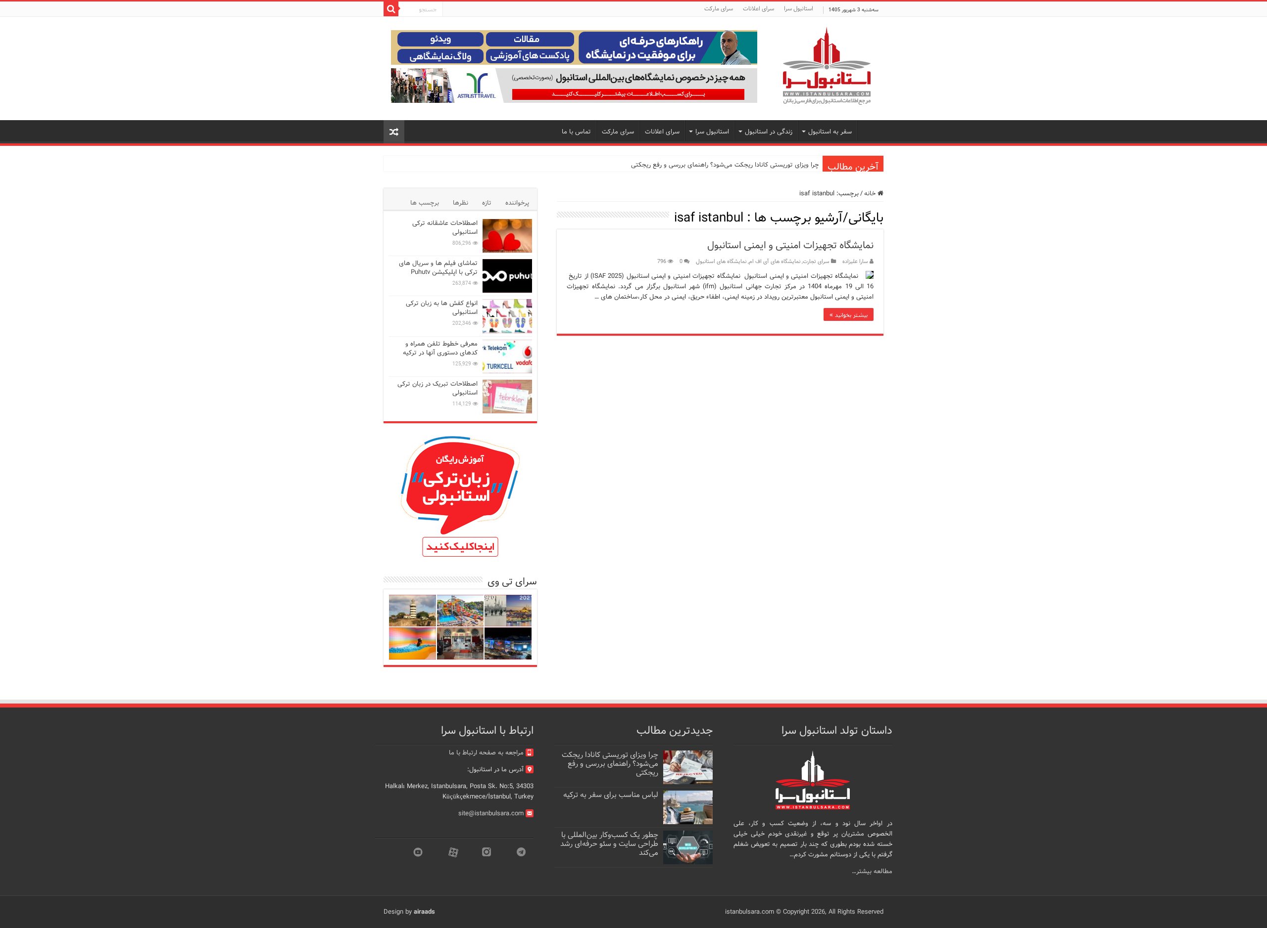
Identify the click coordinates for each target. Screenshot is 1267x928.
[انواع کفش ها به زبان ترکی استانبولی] (507, 316)
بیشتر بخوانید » (848, 314)
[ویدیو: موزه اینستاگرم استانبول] (412, 643)
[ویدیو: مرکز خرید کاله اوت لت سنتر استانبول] (508, 643)
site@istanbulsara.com (491, 813)
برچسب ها (424, 203)
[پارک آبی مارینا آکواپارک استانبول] (460, 611)
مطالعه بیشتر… (872, 871)
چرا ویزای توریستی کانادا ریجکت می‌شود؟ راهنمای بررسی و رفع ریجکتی (725, 165)
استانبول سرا (798, 8)
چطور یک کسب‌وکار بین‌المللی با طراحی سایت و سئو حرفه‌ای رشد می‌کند (609, 844)
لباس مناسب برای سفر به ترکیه (610, 795)
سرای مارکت (718, 8)
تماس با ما (576, 132)
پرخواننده (517, 203)
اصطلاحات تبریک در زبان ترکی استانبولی (437, 388)
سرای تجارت (816, 261)
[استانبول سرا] (826, 66)
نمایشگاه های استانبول (721, 261)
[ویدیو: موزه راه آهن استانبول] (460, 643)
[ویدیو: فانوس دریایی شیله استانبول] (412, 611)
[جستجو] (391, 8)
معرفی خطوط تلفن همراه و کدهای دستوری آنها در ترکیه (440, 348)
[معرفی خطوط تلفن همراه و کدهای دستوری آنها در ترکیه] (507, 356)
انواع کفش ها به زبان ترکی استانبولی (442, 307)
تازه (486, 203)
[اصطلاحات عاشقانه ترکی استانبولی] (507, 236)
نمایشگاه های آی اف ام (774, 261)
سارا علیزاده (855, 261)
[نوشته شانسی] (394, 131)
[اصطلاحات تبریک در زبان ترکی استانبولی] (507, 396)
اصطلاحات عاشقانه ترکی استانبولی (445, 227)
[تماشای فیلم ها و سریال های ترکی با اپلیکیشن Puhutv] (507, 276)
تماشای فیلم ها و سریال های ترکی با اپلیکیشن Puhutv (438, 267)
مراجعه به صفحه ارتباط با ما (486, 753)
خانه (870, 193)
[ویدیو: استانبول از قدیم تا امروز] (508, 611)
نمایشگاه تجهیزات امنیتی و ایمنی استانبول (790, 245)
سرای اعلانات (758, 8)
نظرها (460, 203)
